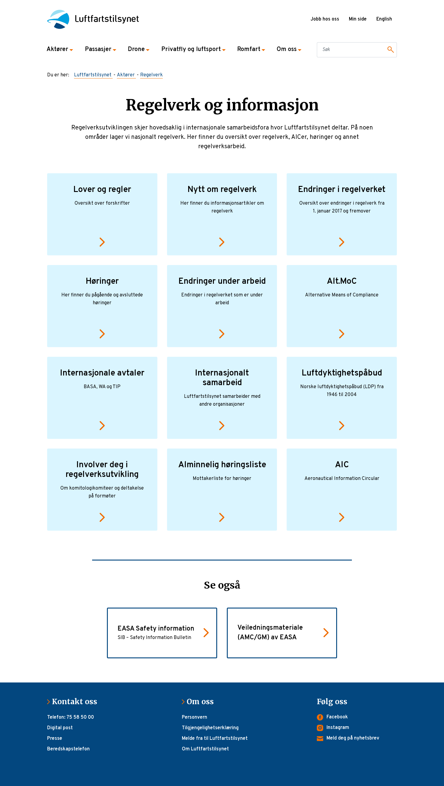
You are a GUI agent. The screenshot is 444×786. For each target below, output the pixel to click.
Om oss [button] (287, 49)
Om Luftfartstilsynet (205, 749)
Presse (54, 739)
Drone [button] (136, 49)
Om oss (202, 701)
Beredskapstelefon (68, 749)
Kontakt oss (77, 701)
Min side (358, 19)
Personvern (194, 717)
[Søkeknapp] (389, 49)
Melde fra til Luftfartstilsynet (215, 739)
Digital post (60, 728)
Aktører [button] (57, 49)
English (384, 19)
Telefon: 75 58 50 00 (70, 717)
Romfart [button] (248, 49)
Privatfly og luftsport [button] (191, 49)
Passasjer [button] (98, 49)
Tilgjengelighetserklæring (210, 728)
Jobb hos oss (324, 19)
